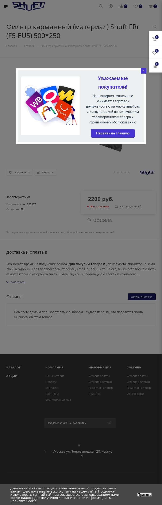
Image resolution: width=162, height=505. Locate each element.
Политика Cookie (23, 501)
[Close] (143, 71)
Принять (144, 495)
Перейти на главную (113, 133)
